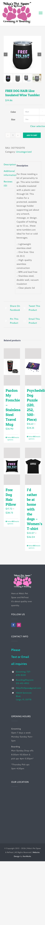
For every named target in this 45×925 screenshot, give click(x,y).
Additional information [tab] (9, 173)
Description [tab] (9, 164)
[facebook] (13, 625)
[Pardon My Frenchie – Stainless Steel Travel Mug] (12, 367)
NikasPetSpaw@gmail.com (28, 688)
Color (13, 112)
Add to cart (32, 135)
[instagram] (19, 625)
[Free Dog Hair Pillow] (12, 466)
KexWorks (27, 856)
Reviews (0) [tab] (8, 183)
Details (16, 437)
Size (13, 119)
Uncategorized (24, 151)
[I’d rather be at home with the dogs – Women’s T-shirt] (33, 466)
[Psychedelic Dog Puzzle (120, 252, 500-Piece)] (33, 367)
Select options (9, 438)
